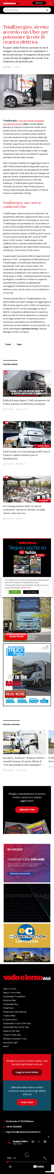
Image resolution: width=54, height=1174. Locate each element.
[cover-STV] (27, 674)
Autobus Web (9, 1000)
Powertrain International (14, 1011)
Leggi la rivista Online (27, 1072)
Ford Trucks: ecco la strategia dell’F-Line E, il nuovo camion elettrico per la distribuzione (26, 455)
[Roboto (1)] (27, 558)
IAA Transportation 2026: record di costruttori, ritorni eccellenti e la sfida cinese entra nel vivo (24, 510)
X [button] (48, 580)
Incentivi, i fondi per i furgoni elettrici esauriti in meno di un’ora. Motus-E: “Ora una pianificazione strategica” (24, 761)
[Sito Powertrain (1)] (27, 903)
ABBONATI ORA (27, 809)
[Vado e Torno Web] (11, 3)
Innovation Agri (10, 1042)
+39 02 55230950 (13, 1126)
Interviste (21, 464)
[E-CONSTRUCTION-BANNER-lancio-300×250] (27, 943)
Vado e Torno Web (12, 992)
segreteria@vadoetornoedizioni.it (22, 1132)
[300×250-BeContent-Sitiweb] (27, 863)
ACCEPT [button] (15, 592)
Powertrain (8, 1008)
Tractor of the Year (12, 1034)
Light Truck (22, 770)
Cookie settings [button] (31, 592)
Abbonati (39, 3)
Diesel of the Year (11, 1031)
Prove (20, 409)
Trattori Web (9, 1015)
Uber (19, 344)
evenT (6, 1046)
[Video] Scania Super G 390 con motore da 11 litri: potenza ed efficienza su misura (26, 402)
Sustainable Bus (10, 1004)
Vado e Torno (9, 988)
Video (25, 409)
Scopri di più (27, 1102)
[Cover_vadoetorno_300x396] (27, 610)
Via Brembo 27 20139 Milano (19, 1121)
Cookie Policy (25, 587)
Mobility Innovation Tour (15, 1038)
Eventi (20, 519)
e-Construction (10, 1019)
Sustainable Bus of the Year (16, 1027)
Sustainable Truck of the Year (17, 1023)
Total (8, 344)
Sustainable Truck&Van (14, 996)
